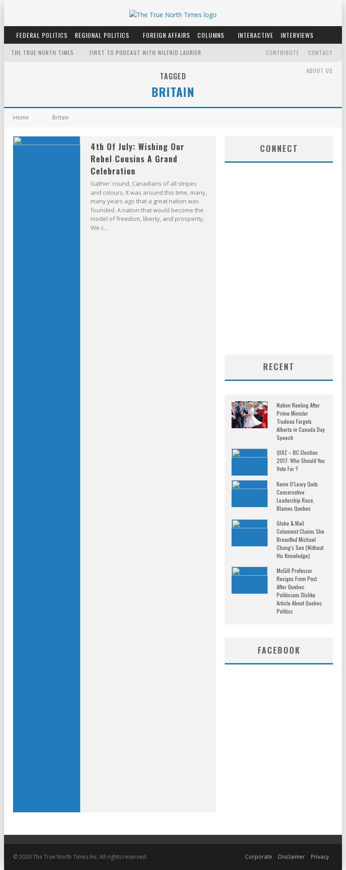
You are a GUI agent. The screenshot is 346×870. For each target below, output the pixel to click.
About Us (319, 70)
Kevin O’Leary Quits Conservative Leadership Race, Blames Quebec (297, 496)
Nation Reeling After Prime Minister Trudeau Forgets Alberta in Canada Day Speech (301, 421)
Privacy (320, 857)
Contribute (282, 52)
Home (21, 117)
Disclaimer (291, 857)
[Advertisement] (285, 282)
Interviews (297, 35)
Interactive (255, 35)
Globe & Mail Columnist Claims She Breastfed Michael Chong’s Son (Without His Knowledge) (300, 539)
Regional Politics (102, 35)
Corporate (258, 857)
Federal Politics (42, 35)
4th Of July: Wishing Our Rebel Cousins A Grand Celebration (137, 159)
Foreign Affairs (166, 35)
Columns (210, 35)
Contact (320, 52)
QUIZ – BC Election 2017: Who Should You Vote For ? (301, 460)
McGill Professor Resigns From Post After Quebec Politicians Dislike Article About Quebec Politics (299, 591)
